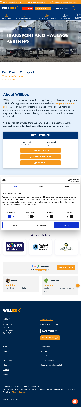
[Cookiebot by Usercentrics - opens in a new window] (69, 180)
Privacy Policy (45, 351)
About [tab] (67, 186)
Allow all (66, 225)
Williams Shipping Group (20, 392)
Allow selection (40, 225)
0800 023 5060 (46, 319)
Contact (6, 369)
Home (5, 346)
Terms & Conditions (47, 360)
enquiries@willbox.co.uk (49, 324)
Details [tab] (40, 186)
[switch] (31, 216)
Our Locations (8, 360)
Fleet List (6, 351)
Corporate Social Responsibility (51, 365)
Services (6, 356)
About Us (6, 365)
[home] (10, 8)
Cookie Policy (45, 356)
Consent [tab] (14, 186)
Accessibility (45, 346)
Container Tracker (9, 374)
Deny (15, 225)
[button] (78, 8)
